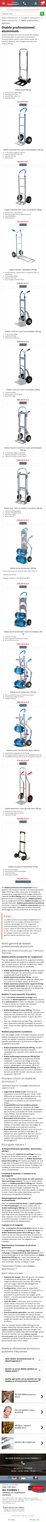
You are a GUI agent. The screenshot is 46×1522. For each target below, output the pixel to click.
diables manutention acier (12, 1329)
